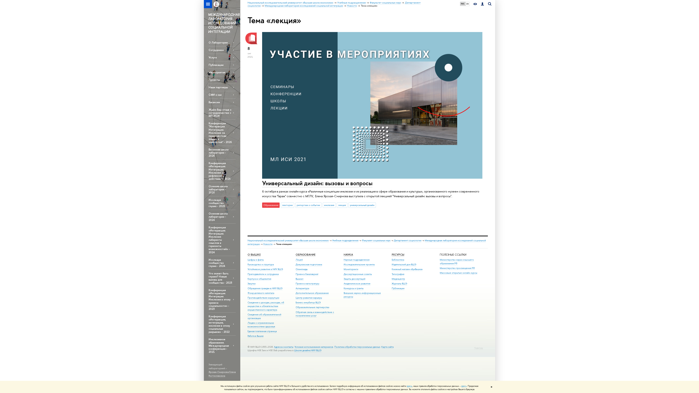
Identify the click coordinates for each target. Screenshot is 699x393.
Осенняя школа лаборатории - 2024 (218, 216)
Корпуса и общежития (259, 278)
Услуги (213, 57)
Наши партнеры (218, 87)
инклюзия (329, 205)
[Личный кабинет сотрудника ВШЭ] (482, 4)
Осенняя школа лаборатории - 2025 (218, 189)
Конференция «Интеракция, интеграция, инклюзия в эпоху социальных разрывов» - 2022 (219, 324)
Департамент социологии (407, 240)
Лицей (299, 259)
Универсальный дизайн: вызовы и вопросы (317, 183)
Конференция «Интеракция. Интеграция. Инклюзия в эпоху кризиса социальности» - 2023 (219, 299)
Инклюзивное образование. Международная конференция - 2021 (219, 346)
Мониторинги (351, 269)
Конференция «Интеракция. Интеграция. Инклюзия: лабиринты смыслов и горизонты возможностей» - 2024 (219, 240)
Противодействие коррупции (263, 297)
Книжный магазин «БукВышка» (407, 269)
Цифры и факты (256, 259)
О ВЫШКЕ (254, 255)
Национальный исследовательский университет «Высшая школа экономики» (288, 240)
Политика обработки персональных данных (357, 346)
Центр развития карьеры (309, 297)
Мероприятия (217, 72)
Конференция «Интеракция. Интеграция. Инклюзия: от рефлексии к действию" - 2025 (219, 170)
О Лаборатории (218, 42)
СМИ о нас (215, 94)
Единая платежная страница (262, 331)
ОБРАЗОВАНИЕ (305, 255)
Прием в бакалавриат (307, 274)
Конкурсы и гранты (354, 288)
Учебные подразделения (345, 240)
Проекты (214, 80)
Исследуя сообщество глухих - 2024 (217, 263)
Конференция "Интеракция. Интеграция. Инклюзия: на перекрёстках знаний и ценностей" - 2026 (220, 133)
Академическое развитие (357, 283)
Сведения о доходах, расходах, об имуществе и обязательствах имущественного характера (266, 306)
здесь (409, 386)
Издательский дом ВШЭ (404, 264)
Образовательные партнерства (312, 307)
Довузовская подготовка (309, 264)
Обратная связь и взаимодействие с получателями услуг (315, 314)
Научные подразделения (357, 259)
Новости (268, 244)
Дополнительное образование (312, 293)
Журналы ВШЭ (399, 283)
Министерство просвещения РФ (457, 268)
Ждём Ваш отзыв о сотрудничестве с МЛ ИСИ (220, 113)
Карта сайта (387, 346)
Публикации (216, 65)
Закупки (252, 283)
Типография (398, 274)
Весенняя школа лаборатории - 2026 (218, 152)
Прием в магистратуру (307, 283)
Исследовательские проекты (359, 264)
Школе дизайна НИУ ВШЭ (307, 350)
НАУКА (348, 255)
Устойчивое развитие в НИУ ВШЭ (265, 269)
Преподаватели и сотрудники (263, 274)
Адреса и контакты (283, 346)
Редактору (478, 348)
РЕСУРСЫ (398, 255)
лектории (287, 205)
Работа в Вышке (256, 336)
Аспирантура (302, 288)
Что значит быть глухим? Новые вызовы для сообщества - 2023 (220, 278)
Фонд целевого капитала (261, 293)
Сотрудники (216, 50)
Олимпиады (302, 269)
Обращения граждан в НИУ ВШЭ (265, 288)
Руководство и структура (261, 264)
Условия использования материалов (314, 346)
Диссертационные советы (358, 274)
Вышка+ (300, 278)
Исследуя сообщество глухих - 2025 (217, 203)
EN (467, 4)
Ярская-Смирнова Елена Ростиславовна (222, 373)
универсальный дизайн (362, 205)
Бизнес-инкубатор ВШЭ (308, 302)
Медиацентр (398, 278)
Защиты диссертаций (354, 278)
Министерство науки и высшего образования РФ (457, 261)
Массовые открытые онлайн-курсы (458, 272)
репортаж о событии (308, 205)
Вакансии (214, 102)
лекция (342, 205)
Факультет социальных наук (376, 240)
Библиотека (398, 259)
